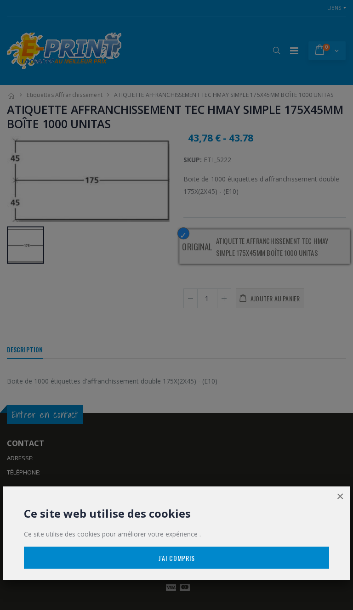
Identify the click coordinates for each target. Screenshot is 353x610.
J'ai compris (177, 558)
